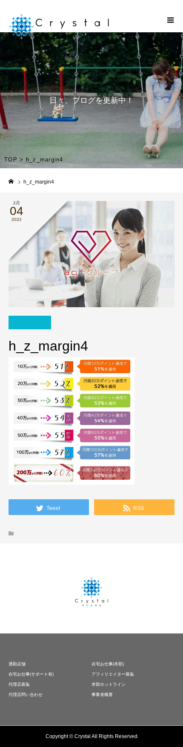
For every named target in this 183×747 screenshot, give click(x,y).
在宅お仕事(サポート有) (31, 674)
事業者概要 (102, 694)
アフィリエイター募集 (113, 674)
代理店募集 (19, 684)
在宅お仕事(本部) (108, 664)
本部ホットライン (109, 684)
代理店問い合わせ (26, 694)
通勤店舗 (17, 664)
